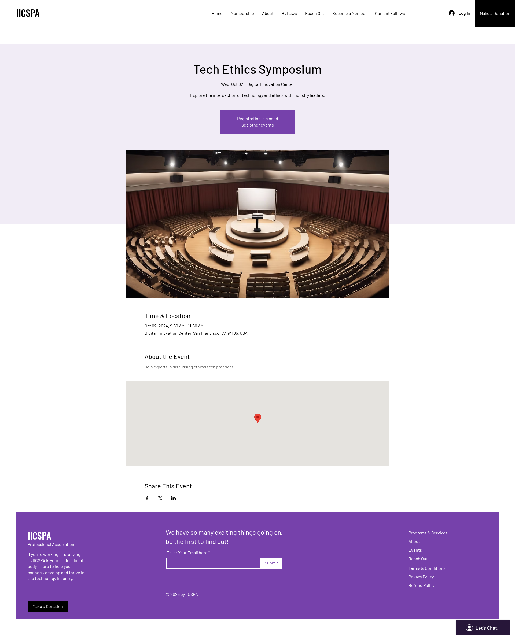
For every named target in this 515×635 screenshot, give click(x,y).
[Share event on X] (160, 498)
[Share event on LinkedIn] (173, 498)
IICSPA (28, 13)
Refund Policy (421, 585)
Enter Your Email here (187, 553)
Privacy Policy (421, 576)
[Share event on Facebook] (147, 498)
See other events (257, 124)
